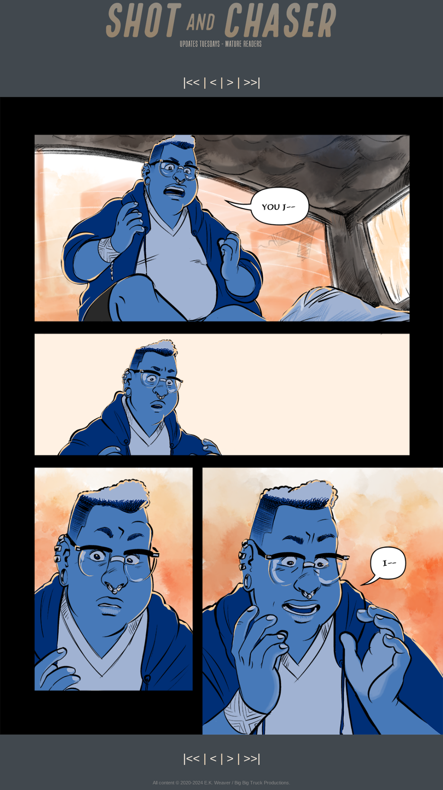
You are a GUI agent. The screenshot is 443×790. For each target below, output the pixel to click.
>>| (252, 82)
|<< (191, 82)
